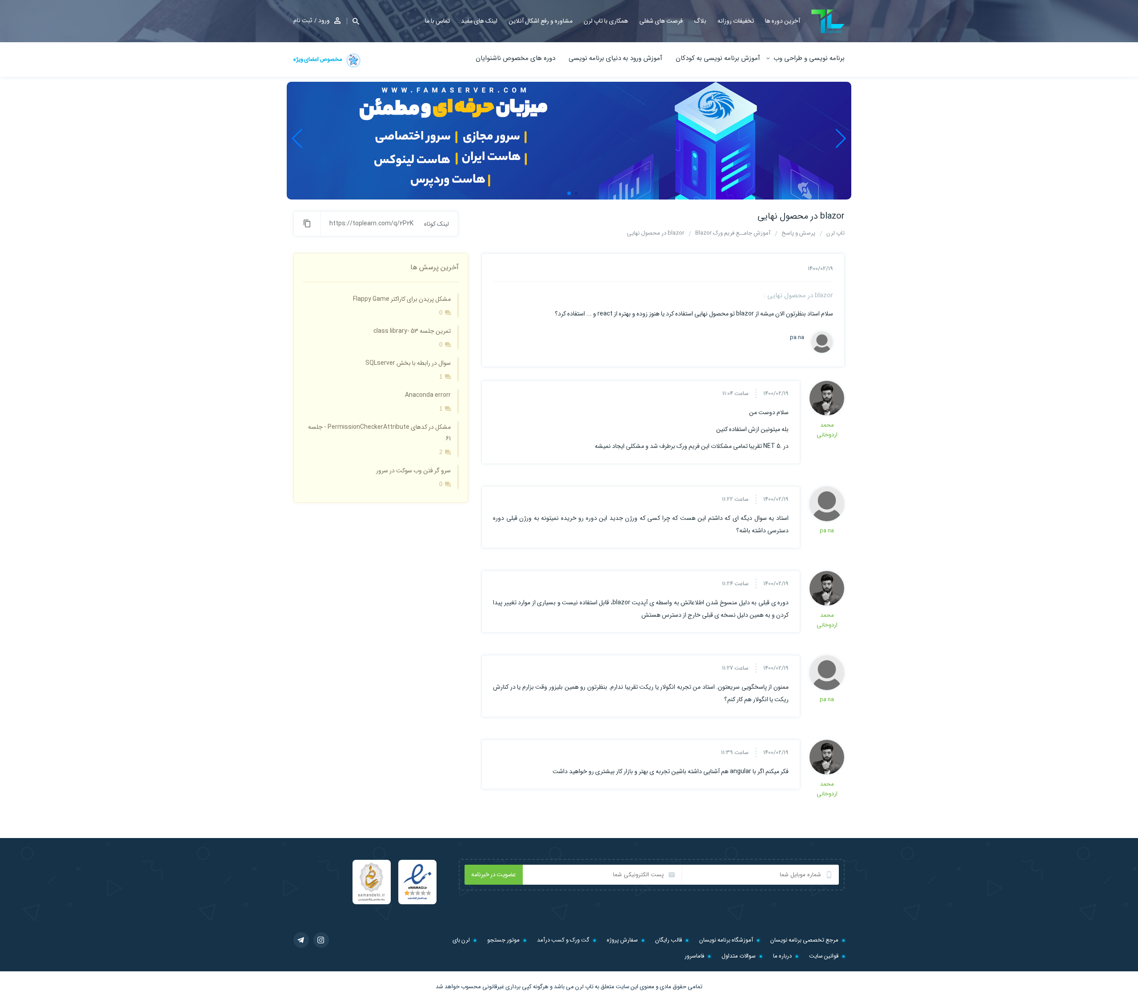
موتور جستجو (503, 940)
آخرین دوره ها (782, 21)
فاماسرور (694, 956)
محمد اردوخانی (827, 429)
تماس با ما (437, 21)
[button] (353, 21)
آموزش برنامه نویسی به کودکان (718, 58)
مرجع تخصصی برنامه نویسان (804, 940)
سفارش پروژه (622, 940)
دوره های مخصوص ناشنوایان (515, 58)
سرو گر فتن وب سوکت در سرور (413, 470)
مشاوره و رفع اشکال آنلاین (541, 21)
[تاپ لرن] (828, 21)
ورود (324, 20)
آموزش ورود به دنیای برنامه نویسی (615, 58)
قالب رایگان (668, 940)
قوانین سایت (823, 956)
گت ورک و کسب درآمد (563, 940)
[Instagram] (321, 940)
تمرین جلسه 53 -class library (412, 331)
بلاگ (700, 21)
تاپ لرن (584, 986)
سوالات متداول (738, 956)
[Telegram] (301, 940)
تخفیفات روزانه (735, 21)
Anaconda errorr (428, 395)
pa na (797, 337)
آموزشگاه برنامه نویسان (726, 940)
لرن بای (461, 940)
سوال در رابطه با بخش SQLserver (408, 363)
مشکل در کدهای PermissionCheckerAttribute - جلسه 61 (379, 432)
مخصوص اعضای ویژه (318, 59)
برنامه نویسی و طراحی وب (809, 58)
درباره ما (782, 956)
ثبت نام (302, 20)
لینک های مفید (479, 21)
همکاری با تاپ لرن (606, 21)
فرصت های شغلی (661, 21)
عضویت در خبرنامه (493, 874)
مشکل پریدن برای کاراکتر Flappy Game (402, 299)
